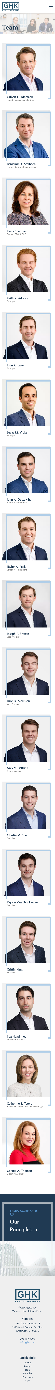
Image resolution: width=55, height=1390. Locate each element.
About (27, 1362)
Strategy (28, 1366)
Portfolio (27, 1373)
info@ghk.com (27, 1342)
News (27, 1380)
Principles (27, 1377)
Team (27, 1369)
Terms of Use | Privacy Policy (27, 1311)
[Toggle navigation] (50, 6)
